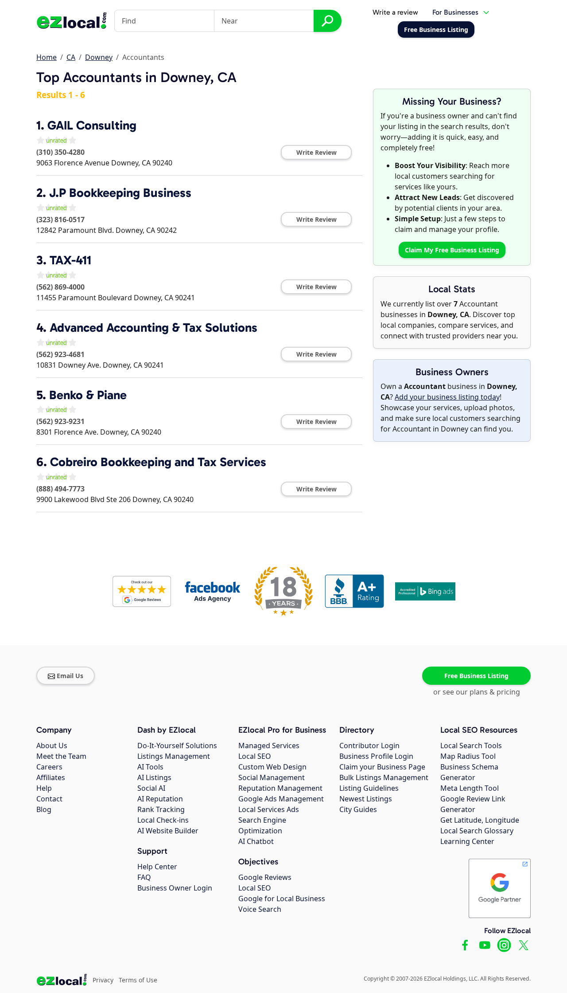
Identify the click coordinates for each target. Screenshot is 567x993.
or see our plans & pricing (476, 692)
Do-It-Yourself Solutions (177, 745)
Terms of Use (138, 980)
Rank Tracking (161, 809)
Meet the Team (61, 756)
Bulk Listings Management (383, 777)
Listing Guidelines (369, 788)
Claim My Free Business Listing (452, 250)
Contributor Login (369, 745)
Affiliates (50, 777)
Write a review (395, 12)
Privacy (103, 980)
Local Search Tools (471, 745)
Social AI (151, 788)
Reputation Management (280, 788)
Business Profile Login (376, 756)
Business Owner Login (174, 888)
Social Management (271, 777)
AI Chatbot (256, 841)
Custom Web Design (272, 767)
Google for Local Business (281, 898)
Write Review (316, 152)
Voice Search (259, 909)
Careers (49, 767)
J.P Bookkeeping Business (120, 192)
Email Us (70, 675)
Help (44, 788)
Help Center (157, 866)
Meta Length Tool (469, 788)
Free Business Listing (476, 675)
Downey (99, 57)
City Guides (358, 809)
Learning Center (467, 841)
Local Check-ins (163, 820)
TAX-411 (70, 260)
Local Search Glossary (476, 831)
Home (46, 57)
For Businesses (455, 12)
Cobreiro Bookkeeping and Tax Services (158, 462)
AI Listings (154, 777)
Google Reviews (264, 877)
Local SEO (254, 756)
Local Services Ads (268, 809)
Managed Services (268, 745)
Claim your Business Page (382, 767)
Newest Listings (365, 799)
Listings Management (173, 756)
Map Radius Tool (468, 756)
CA (70, 57)
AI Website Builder (167, 831)
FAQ (144, 877)
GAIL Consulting (91, 125)
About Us (51, 745)
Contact (49, 799)
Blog (43, 809)
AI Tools (150, 767)
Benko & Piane (88, 395)
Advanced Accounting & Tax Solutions (153, 327)
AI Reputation (160, 799)
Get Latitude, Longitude (479, 820)
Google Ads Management (281, 799)
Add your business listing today (447, 397)
